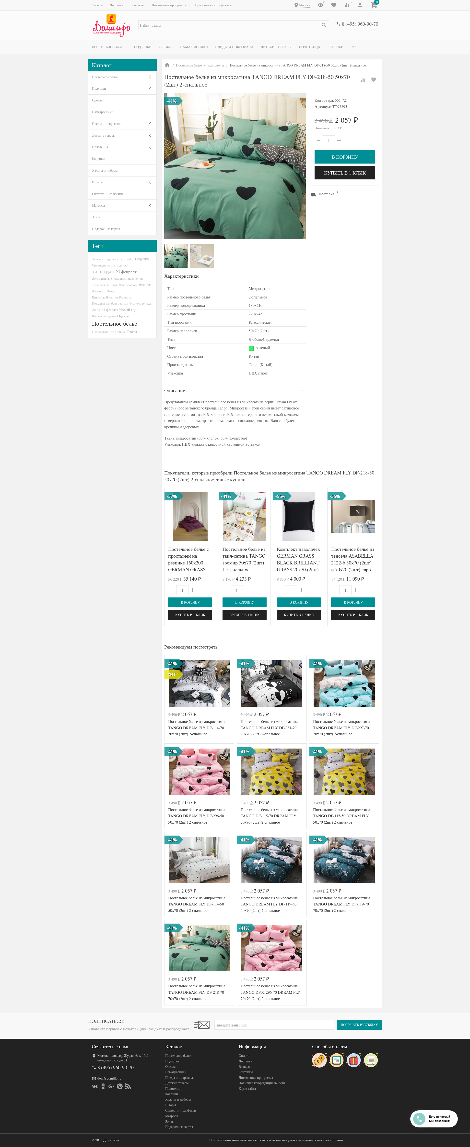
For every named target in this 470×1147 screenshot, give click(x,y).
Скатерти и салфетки (107, 193)
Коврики (335, 46)
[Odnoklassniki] (103, 1086)
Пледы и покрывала (234, 46)
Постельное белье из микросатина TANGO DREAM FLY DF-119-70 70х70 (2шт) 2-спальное (341, 904)
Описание (174, 390)
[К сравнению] (363, 80)
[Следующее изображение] (209, 516)
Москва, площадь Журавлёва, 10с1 (123, 1055)
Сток (114, 285)
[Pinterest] (120, 1086)
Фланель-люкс (128, 285)
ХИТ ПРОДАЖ (103, 272)
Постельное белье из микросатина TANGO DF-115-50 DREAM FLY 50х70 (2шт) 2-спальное (341, 816)
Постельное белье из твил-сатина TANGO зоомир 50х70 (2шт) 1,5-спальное (244, 559)
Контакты (137, 5)
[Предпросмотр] (190, 516)
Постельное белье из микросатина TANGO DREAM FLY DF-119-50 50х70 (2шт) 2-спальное (269, 904)
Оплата (97, 5)
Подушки (143, 46)
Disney (111, 291)
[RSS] (128, 1086)
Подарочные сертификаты (212, 5)
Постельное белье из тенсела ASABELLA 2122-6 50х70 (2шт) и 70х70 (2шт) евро (352, 559)
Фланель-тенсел (140, 303)
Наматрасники (194, 46)
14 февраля (110, 309)
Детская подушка (104, 259)
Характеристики (181, 276)
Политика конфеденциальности (262, 1083)
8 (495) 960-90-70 (360, 24)
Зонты (96, 217)
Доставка (116, 5)
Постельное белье (109, 46)
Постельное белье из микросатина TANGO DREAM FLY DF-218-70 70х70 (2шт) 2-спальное (196, 992)
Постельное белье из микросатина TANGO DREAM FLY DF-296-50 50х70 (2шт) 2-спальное (196, 816)
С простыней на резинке (109, 332)
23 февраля (126, 272)
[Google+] (111, 1086)
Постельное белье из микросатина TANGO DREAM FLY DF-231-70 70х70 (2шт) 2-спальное (269, 727)
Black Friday (125, 259)
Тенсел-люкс (100, 285)
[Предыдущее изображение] (171, 516)
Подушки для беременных (110, 303)
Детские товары (276, 46)
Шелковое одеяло (104, 316)
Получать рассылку (359, 1024)
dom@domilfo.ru (109, 1078)
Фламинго (99, 291)
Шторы (97, 182)
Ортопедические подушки (110, 265)
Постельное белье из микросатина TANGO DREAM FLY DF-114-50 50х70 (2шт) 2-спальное (196, 904)
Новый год (127, 309)
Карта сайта (247, 1088)
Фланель (145, 285)
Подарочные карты (106, 228)
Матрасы (98, 205)
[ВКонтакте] (95, 1086)
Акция (96, 310)
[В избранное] (373, 80)
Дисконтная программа (169, 5)
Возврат (244, 1066)
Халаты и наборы (105, 170)
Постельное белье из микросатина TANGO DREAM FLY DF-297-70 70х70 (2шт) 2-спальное (341, 727)
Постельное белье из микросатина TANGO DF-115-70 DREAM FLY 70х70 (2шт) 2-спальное (269, 816)
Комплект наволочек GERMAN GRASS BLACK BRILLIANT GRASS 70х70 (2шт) (298, 559)
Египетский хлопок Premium (111, 297)
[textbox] (233, 25)
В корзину (345, 157)
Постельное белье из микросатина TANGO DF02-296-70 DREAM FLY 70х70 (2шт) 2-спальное (270, 992)
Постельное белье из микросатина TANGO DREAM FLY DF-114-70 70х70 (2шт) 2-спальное (196, 727)
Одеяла (166, 46)
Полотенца (309, 46)
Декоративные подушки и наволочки (117, 278)
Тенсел (132, 331)
